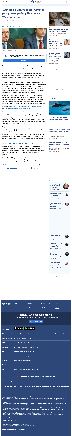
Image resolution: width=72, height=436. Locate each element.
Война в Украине (25, 5)
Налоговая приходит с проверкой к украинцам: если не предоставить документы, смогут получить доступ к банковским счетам (59, 29)
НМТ (37, 347)
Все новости (66, 333)
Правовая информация (46, 303)
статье (18, 75)
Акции (29, 351)
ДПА (31, 347)
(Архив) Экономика (10, 20)
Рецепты (16, 356)
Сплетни (20, 369)
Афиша (15, 369)
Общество (57, 333)
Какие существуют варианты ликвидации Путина (56, 264)
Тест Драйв (16, 351)
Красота (25, 369)
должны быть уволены (9, 68)
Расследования (41, 333)
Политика (13, 333)
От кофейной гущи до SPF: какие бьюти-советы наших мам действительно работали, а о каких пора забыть (57, 205)
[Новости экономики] (33, 168)
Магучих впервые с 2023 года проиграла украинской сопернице (55, 41)
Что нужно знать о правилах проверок (58, 33)
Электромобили (23, 351)
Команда (30, 303)
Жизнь (30, 333)
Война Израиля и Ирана (35, 5)
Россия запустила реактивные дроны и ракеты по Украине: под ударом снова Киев (58, 119)
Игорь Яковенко (53, 267)
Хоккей (25, 342)
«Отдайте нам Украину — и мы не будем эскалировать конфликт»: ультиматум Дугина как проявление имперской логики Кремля (56, 195)
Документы (30, 307)
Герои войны (17, 5)
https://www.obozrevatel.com (49, 396)
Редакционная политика (12, 168)
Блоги (47, 333)
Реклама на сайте (18, 307)
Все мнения (53, 272)
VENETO (45, 5)
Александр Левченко (54, 248)
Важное (51, 9)
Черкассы (34, 338)
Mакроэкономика (27, 360)
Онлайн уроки (25, 347)
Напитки (21, 356)
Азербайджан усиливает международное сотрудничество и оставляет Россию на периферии (56, 245)
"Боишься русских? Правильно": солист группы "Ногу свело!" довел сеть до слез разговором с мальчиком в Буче (55, 55)
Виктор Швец (52, 189)
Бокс (29, 342)
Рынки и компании (18, 360)
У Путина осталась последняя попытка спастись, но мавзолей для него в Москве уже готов (55, 186)
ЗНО (34, 347)
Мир (21, 333)
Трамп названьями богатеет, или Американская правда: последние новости (56, 254)
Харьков (19, 338)
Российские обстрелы (53, 5)
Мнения (51, 181)
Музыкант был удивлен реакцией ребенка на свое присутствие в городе (55, 62)
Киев (15, 338)
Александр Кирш (53, 239)
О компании (16, 303)
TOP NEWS (52, 98)
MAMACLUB (26, 365)
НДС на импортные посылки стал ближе (55, 236)
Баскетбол (20, 342)
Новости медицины (18, 365)
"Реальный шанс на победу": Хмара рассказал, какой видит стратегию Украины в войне (59, 131)
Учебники (19, 347)
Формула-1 (34, 342)
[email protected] (18, 425)
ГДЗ (15, 347)
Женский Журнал (35, 369)
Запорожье (24, 338)
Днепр (29, 338)
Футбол (15, 342)
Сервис (33, 351)
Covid (31, 365)
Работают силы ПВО (53, 123)
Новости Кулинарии (28, 356)
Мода (29, 369)
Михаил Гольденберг (54, 208)
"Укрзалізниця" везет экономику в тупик (20, 143)
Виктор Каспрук (53, 199)
